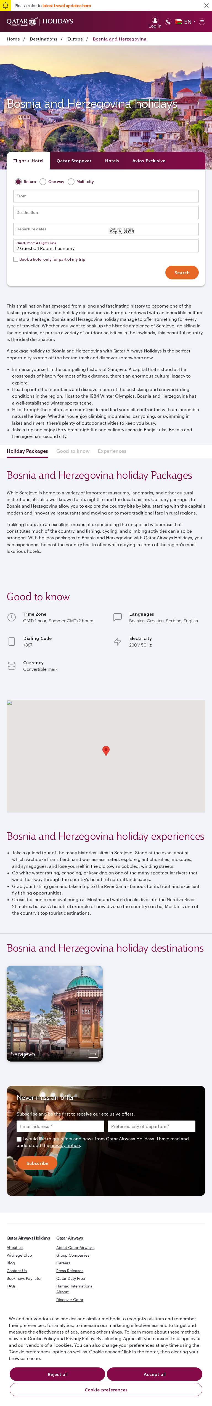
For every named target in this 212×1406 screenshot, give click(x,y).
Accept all (155, 1374)
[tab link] (149, 160)
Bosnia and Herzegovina (119, 39)
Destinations (43, 39)
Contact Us (17, 1270)
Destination (27, 212)
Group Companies (72, 1255)
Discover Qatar (69, 1299)
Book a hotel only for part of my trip (52, 259)
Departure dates (31, 229)
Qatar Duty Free (70, 1278)
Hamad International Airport (75, 1289)
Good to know (73, 451)
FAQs (11, 1286)
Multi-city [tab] (85, 181)
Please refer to (53, 5)
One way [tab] (55, 181)
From (21, 196)
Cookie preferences (106, 1389)
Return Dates (121, 229)
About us (15, 1247)
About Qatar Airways (75, 1247)
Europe (75, 39)
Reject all (57, 1374)
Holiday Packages (27, 451)
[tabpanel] (55, 1014)
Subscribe (37, 1163)
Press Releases (69, 1270)
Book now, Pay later (24, 1278)
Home (13, 39)
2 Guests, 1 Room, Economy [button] (46, 248)
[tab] (28, 160)
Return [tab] (29, 181)
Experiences (112, 451)
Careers (63, 1262)
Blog (11, 1262)
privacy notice (65, 1145)
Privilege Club (19, 1255)
